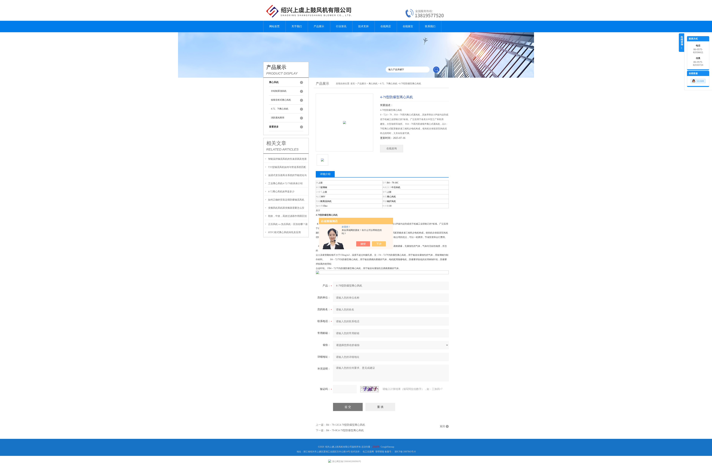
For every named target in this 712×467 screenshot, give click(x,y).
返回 (442, 426)
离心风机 (373, 83)
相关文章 (276, 143)
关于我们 (296, 26)
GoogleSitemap (387, 447)
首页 (352, 83)
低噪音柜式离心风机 (281, 100)
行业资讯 (341, 26)
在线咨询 (391, 148)
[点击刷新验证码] (369, 389)
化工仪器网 (368, 451)
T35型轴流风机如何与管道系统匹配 (287, 167)
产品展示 (319, 26)
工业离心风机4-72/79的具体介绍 (285, 183)
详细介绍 (325, 174)
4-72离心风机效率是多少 (281, 191)
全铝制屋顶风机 (278, 91)
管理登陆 (379, 451)
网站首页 (274, 26)
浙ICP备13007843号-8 (405, 451)
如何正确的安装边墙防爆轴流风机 (286, 199)
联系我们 (430, 26)
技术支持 (363, 26)
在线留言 (408, 26)
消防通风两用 (277, 117)
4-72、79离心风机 (279, 108)
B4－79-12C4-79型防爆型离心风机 (345, 424)
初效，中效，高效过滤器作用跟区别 (287, 216)
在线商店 (385, 26)
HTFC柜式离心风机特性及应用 (284, 232)
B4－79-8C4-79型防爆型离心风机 (345, 430)
